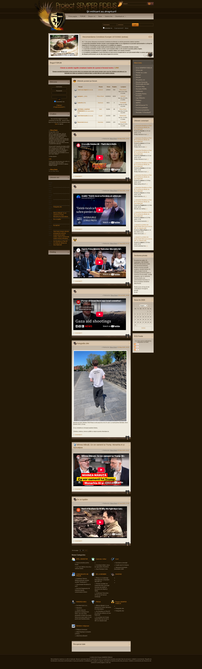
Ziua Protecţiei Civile (102, 569)
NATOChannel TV (142, 105)
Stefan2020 (123, 115)
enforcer (100, 90)
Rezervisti (81, 122)
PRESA (98, 602)
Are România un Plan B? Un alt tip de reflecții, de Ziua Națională (60, 243)
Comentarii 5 (78, 281)
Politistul (138, 100)
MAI (86, 96)
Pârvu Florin (53, 130)
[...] (147, 134)
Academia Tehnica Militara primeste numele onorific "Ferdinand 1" (82, 580)
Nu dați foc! (56, 225)
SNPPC (138, 103)
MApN (86, 122)
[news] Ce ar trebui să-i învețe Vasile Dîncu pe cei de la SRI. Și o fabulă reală (143, 226)
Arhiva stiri (139, 70)
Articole (138, 77)
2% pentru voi (140, 80)
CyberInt (80, 102)
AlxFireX (123, 96)
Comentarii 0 (78, 176)
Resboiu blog (140, 86)
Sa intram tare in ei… (82, 605)
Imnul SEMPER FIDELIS (144, 68)
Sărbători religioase (82, 626)
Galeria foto (109, 16)
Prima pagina (72, 16)
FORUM (82, 16)
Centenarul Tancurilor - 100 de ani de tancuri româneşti (102, 594)
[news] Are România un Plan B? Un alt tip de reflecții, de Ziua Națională (143, 127)
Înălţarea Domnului (81, 629)
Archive (143, 328)
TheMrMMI (123, 102)
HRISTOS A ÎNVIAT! (81, 636)
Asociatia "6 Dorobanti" (143, 112)
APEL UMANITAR (82, 559)
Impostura (79, 608)
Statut (100, 16)
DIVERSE (118, 574)
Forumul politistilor (142, 107)
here (56, 124)
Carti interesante (83, 115)
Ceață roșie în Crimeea (122, 565)
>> (86, 550)
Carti (117, 559)
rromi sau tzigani (83, 90)
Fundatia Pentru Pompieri (141, 94)
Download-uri (119, 16)
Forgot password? (119, 28)
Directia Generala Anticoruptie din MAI (142, 83)
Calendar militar (101, 559)
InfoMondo (139, 91)
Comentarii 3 (78, 229)
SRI (84, 102)
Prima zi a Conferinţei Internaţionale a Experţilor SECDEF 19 (102, 579)
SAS (100, 109)
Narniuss (100, 102)
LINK (116, 68)
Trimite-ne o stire (141, 72)
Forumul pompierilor (142, 110)
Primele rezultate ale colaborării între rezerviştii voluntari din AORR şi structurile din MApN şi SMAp (102, 587)
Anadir (100, 115)
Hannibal (100, 122)
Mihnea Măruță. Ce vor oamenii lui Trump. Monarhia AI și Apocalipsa (60, 214)
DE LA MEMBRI (101, 574)
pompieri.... (81, 96)
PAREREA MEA (81, 602)
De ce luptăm (57, 219)
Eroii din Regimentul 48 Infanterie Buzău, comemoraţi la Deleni (82, 590)
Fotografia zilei (57, 207)
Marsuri (138, 75)
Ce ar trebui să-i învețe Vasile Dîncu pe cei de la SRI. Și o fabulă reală (102, 619)
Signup (126, 28)
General (90, 89)
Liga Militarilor (140, 98)
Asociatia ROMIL (141, 89)
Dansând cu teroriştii (121, 563)
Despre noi (91, 16)
